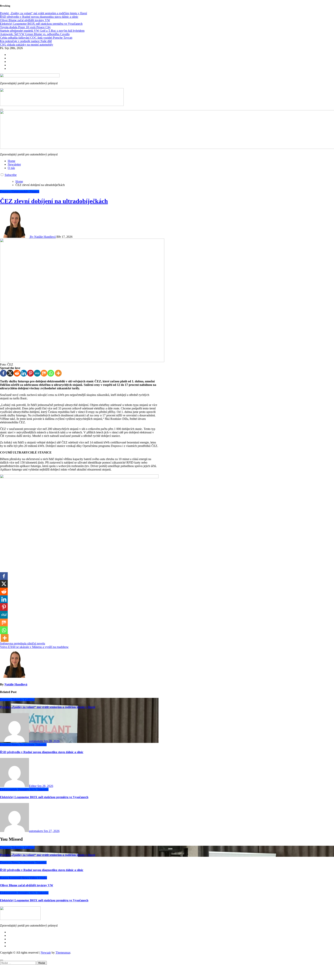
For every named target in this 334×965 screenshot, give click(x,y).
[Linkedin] (23, 373)
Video (34, 877)
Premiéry (24, 789)
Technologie (27, 744)
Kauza (4, 877)
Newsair (46, 952)
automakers (36, 741)
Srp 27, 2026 (52, 831)
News (15, 744)
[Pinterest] (30, 373)
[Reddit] (17, 373)
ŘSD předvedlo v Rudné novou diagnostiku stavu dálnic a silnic (41, 752)
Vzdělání (29, 699)
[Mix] (44, 373)
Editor (33, 786)
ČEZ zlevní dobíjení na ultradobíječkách (54, 201)
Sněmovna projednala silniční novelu (22, 643)
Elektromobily (20, 191)
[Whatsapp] (50, 373)
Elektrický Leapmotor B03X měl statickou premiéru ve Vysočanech (44, 797)
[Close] (1, 960)
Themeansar (62, 952)
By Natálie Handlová (42, 236)
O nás (11, 168)
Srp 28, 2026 (52, 741)
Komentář (15, 877)
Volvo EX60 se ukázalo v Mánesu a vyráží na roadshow (34, 647)
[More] (58, 373)
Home (11, 161)
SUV (33, 789)
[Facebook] (3, 373)
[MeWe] (37, 373)
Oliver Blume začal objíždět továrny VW (26, 885)
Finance (34, 191)
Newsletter (14, 164)
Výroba (42, 877)
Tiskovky (17, 699)
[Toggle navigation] (1, 109)
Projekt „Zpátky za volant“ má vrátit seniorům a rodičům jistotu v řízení (47, 707)
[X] (10, 373)
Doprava (5, 191)
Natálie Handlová (15, 684)
